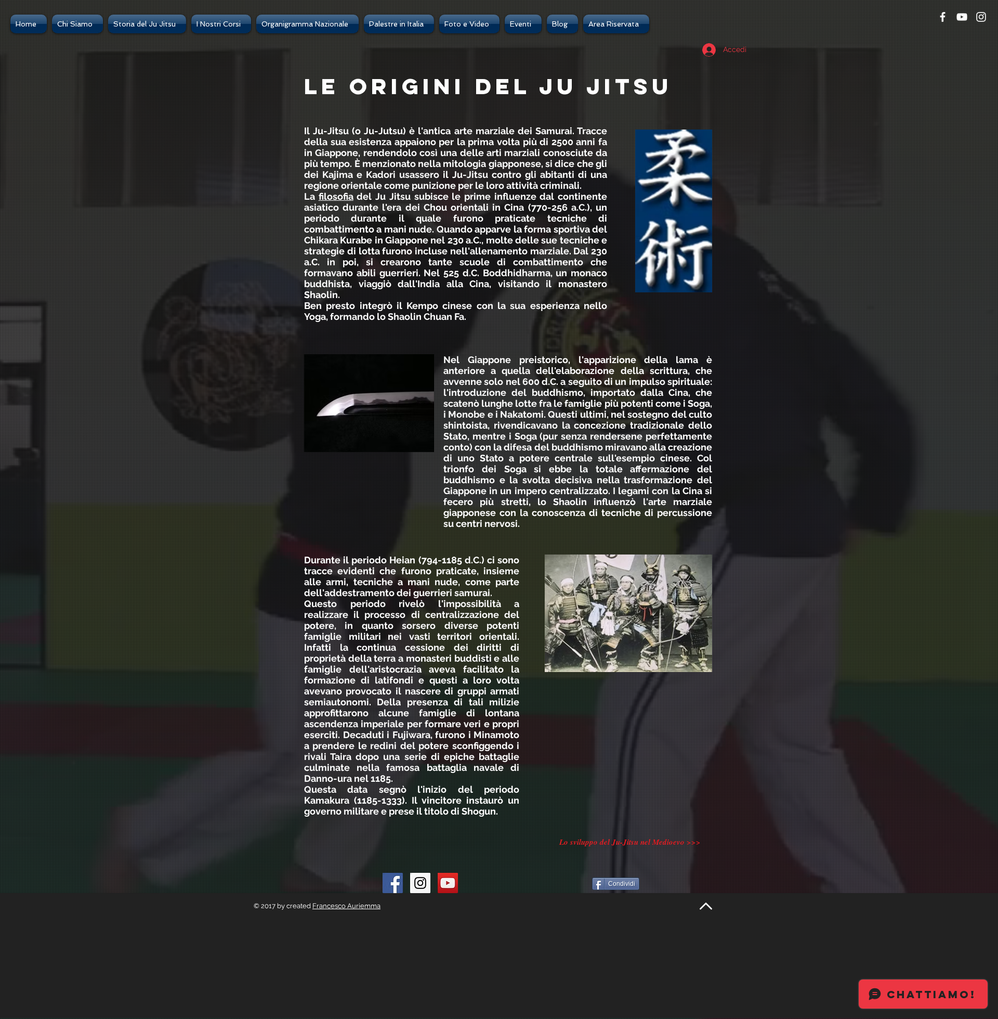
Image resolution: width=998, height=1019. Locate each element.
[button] (77, 24)
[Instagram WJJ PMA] (981, 16)
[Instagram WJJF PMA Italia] (420, 883)
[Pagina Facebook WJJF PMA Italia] (393, 883)
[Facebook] (942, 16)
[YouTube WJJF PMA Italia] (961, 16)
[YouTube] (448, 883)
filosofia (336, 196)
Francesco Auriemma (346, 906)
